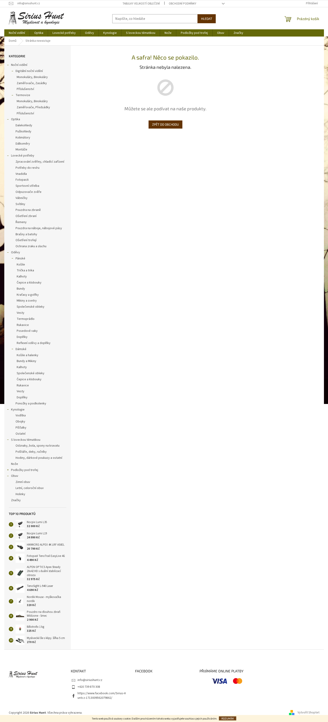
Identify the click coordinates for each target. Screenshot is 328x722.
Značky (16, 500)
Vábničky (22, 198)
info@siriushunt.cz (90, 680)
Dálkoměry (23, 143)
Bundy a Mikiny (26, 361)
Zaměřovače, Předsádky (33, 107)
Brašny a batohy (26, 234)
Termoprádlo (25, 319)
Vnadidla (21, 174)
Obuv (14, 476)
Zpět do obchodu (165, 124)
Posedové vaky (27, 331)
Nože (14, 464)
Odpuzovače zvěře (28, 192)
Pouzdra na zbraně (28, 210)
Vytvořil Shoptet (308, 712)
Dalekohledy (24, 125)
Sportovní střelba (27, 186)
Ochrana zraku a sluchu (31, 246)
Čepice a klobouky (29, 282)
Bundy (21, 288)
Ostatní (20, 433)
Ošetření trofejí (26, 240)
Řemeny (21, 222)
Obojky (20, 421)
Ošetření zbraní (26, 216)
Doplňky (22, 337)
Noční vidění (19, 65)
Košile (21, 264)
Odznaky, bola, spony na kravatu (38, 445)
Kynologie (18, 409)
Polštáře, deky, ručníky (31, 452)
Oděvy (15, 252)
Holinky (20, 494)
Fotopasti (22, 180)
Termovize (23, 95)
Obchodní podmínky (182, 4)
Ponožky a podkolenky (31, 403)
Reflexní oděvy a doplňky (33, 343)
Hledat (206, 19)
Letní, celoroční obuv (30, 488)
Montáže (21, 149)
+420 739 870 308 (89, 687)
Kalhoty (22, 276)
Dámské (21, 349)
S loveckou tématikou (25, 440)
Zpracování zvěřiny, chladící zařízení (40, 161)
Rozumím (227, 718)
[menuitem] (17, 33)
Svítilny (20, 204)
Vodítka (21, 415)
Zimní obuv (23, 482)
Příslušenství (25, 89)
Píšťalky (21, 427)
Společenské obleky (30, 306)
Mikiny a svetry (27, 300)
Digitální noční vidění (29, 71)
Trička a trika (25, 270)
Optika (15, 119)
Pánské (20, 258)
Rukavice (23, 325)
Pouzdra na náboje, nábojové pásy (39, 228)
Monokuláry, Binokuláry (32, 77)
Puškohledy (23, 131)
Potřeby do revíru (27, 168)
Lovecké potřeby (22, 155)
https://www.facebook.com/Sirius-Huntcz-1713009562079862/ (102, 695)
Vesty (20, 313)
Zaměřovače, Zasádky (32, 83)
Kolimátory (23, 137)
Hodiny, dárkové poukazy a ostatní (39, 458)
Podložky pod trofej (24, 470)
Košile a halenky (27, 355)
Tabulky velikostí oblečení (141, 4)
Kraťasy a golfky (28, 295)
